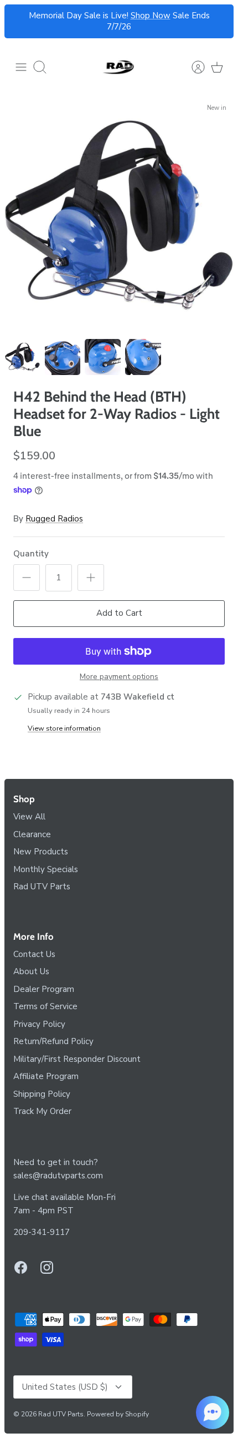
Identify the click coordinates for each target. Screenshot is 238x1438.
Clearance (32, 834)
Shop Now (150, 15)
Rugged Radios (54, 518)
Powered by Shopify (118, 1414)
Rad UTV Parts (41, 886)
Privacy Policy (39, 1024)
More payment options (119, 677)
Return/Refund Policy (53, 1041)
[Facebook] (21, 1267)
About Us (31, 971)
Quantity (31, 553)
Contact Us (34, 954)
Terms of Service (45, 1006)
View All (29, 816)
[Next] (218, 21)
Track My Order (42, 1111)
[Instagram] (47, 1267)
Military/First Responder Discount (77, 1059)
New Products (40, 851)
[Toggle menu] (21, 67)
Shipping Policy (41, 1094)
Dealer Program (43, 989)
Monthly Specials (45, 869)
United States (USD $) (65, 1387)
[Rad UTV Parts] (119, 67)
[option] (119, 215)
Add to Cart (119, 613)
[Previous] (19, 21)
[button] (212, 1412)
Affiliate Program (46, 1076)
